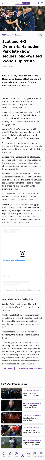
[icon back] (2, 3)
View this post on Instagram (14, 260)
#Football (8, 368)
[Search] (38, 3)
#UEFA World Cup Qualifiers (31, 368)
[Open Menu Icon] (42, 3)
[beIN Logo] (22, 3)
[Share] (41, 35)
